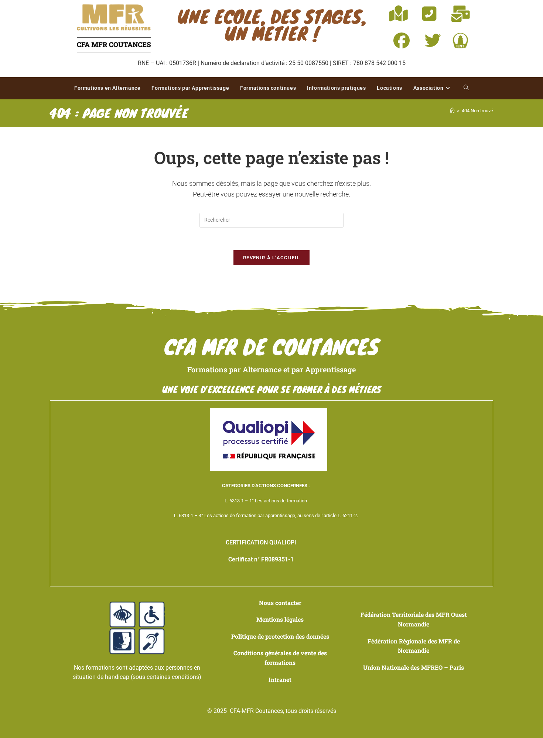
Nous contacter (280, 603)
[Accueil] (452, 110)
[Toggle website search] (466, 88)
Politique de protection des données (280, 636)
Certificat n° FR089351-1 (261, 559)
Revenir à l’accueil (271, 257)
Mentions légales (280, 619)
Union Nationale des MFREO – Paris (413, 667)
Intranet (280, 679)
